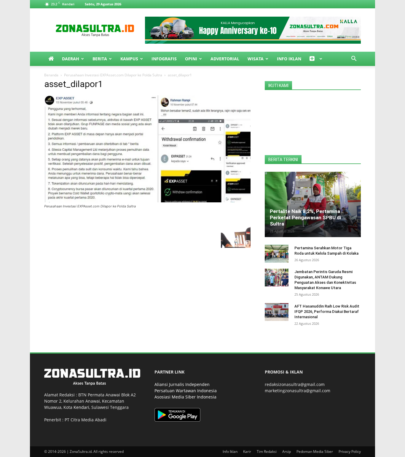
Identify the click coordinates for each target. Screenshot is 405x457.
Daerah (70, 59)
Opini (191, 59)
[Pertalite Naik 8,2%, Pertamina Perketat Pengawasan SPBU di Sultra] (313, 204)
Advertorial (225, 59)
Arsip (286, 451)
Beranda (51, 75)
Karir (247, 451)
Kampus (129, 59)
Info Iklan (289, 59)
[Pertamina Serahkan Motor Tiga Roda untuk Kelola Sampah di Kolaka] (276, 254)
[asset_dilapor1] (147, 200)
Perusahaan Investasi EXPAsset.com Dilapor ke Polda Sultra (113, 75)
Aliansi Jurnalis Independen (182, 384)
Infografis (164, 59)
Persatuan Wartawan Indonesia (185, 390)
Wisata (256, 59)
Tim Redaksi (267, 451)
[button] (354, 59)
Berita (100, 59)
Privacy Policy (350, 451)
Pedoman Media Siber (314, 451)
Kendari (81, 407)
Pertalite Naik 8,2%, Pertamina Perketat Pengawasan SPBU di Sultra (305, 217)
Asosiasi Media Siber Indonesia (185, 397)
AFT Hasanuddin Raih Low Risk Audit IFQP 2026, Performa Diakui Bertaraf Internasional (326, 311)
